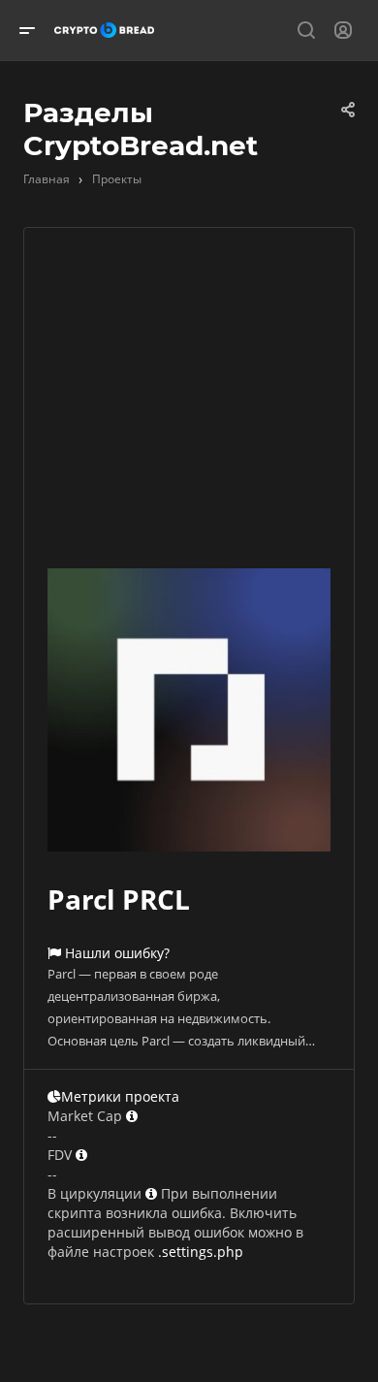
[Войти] (343, 30)
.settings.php (200, 1251)
